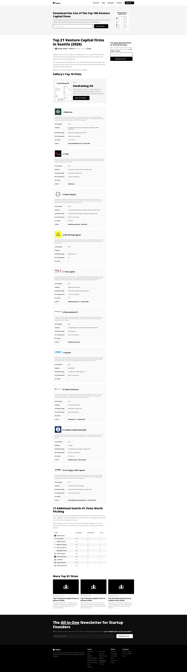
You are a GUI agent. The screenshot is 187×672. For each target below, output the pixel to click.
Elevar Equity (70, 194)
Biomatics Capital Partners (62, 544)
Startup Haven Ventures (62, 565)
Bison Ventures (61, 535)
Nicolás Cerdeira (63, 48)
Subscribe (113, 660)
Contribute (114, 656)
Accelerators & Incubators (102, 661)
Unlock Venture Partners (62, 547)
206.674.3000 (86, 143)
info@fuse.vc (71, 184)
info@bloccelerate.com (74, 342)
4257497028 (84, 224)
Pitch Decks (102, 651)
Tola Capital (69, 271)
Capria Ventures (71, 389)
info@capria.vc (72, 419)
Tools (89, 664)
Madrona (68, 112)
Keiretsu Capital (61, 553)
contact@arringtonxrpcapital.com (77, 500)
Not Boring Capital (72, 235)
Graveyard (111, 3)
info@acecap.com (72, 459)
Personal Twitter (127, 653)
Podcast (89, 656)
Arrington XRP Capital (75, 470)
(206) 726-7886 (82, 459)
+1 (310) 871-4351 (91, 500)
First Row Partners (61, 556)
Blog (103, 3)
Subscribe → (129, 3)
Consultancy (114, 653)
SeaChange (60, 559)
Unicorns (101, 653)
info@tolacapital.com (73, 301)
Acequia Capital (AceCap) (75, 430)
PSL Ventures (60, 538)
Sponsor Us (114, 651)
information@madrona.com (75, 143)
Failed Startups (103, 656)
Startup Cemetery (92, 658)
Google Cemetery (92, 660)
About (112, 658)
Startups (101, 658)
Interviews (96, 3)
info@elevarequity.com (74, 224)
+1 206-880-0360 (81, 419)
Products (119, 3)
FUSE (66, 154)
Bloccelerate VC (71, 312)
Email (123, 656)
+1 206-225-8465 (84, 301)
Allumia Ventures (61, 541)
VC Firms (88, 48)
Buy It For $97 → (81, 98)
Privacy (113, 662)
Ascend (67, 352)
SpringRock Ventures (62, 550)
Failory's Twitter (126, 651)
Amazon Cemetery (92, 662)
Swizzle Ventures (61, 562)
